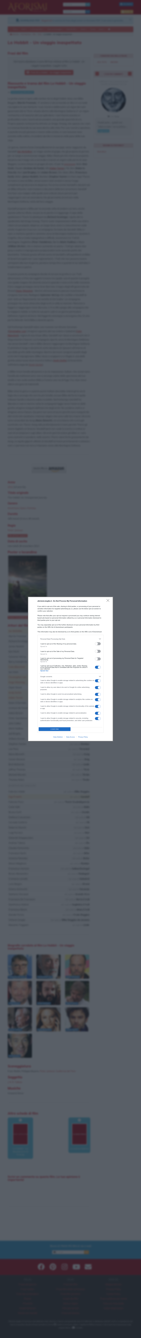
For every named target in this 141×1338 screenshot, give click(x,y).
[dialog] (70, 669)
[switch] (98, 643)
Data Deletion (58, 737)
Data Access (70, 737)
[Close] (109, 601)
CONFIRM (55, 729)
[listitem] (70, 639)
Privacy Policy (83, 737)
